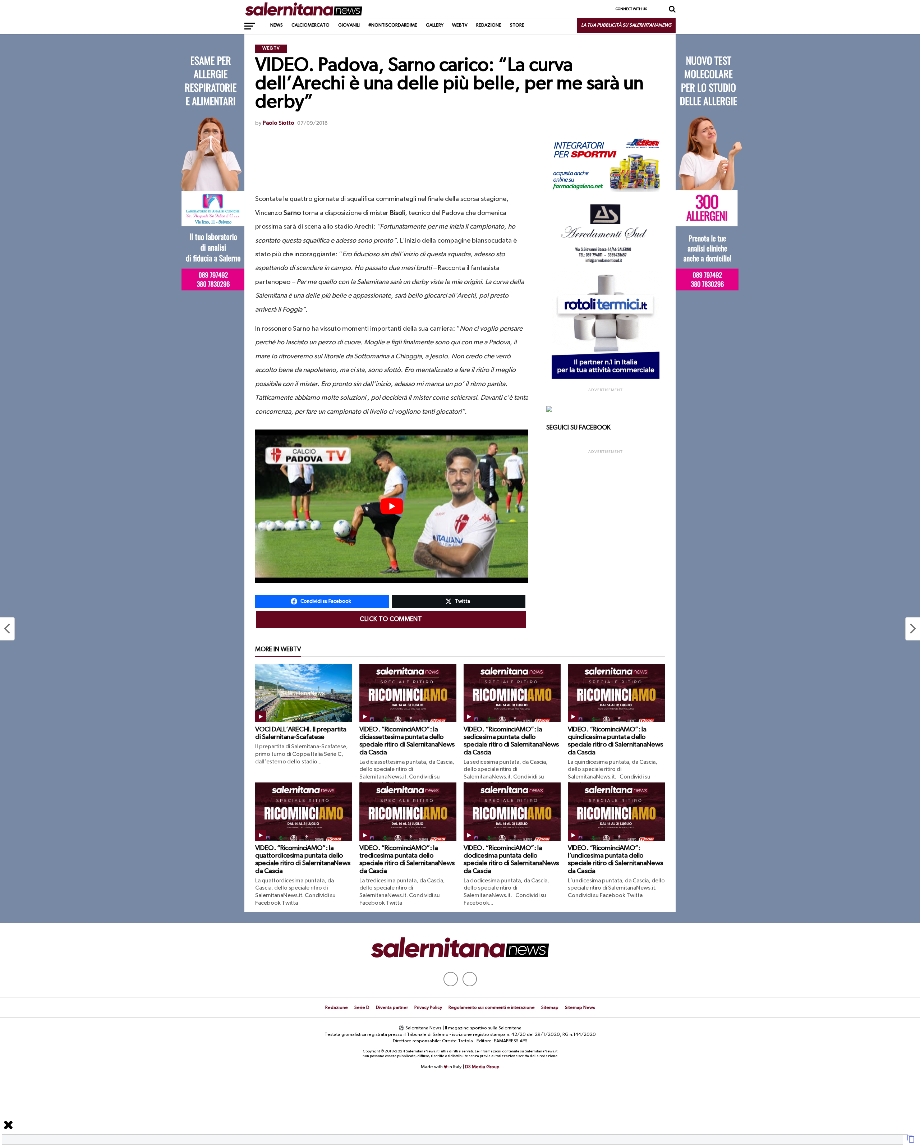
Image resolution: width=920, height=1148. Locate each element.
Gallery (434, 25)
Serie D (361, 1007)
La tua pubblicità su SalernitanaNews (626, 25)
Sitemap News (580, 1007)
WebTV (460, 25)
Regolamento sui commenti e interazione (491, 1007)
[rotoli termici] (605, 377)
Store (517, 25)
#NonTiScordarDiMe (392, 25)
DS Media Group (482, 1067)
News (276, 25)
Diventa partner (392, 1007)
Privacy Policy (428, 1007)
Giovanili (349, 25)
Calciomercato (310, 25)
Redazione (488, 25)
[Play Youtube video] (391, 506)
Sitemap (549, 1007)
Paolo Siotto (278, 123)
